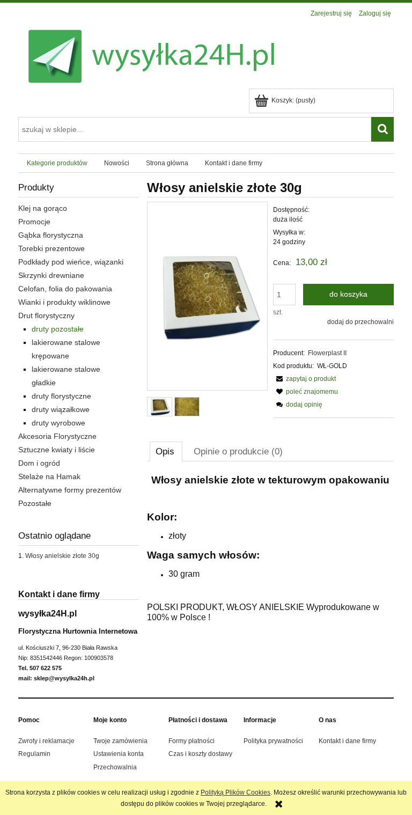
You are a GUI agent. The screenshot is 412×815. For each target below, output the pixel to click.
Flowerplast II (327, 353)
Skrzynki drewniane (51, 275)
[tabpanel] (270, 548)
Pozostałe (35, 503)
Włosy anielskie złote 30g (62, 556)
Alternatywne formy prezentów (69, 490)
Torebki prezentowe (51, 248)
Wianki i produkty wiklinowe (64, 302)
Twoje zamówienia (120, 741)
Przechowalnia (115, 767)
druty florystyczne (61, 396)
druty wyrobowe (58, 422)
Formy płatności (191, 741)
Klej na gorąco (42, 208)
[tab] (166, 451)
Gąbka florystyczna (50, 235)
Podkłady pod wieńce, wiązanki (70, 262)
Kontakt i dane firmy (347, 741)
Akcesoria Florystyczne (57, 436)
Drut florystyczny (46, 315)
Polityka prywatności (273, 741)
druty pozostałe (58, 329)
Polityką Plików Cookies (235, 792)
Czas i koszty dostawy (200, 754)
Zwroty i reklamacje (46, 741)
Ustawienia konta (118, 754)
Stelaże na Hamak (49, 476)
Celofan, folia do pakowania (65, 288)
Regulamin (34, 754)
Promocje (34, 221)
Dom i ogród (39, 463)
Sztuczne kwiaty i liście (56, 449)
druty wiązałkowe (61, 409)
